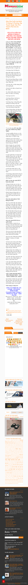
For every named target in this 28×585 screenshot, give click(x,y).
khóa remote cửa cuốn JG (15, 471)
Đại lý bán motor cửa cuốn (14, 483)
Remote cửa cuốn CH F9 (19, 453)
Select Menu (6, 15)
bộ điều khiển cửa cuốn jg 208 (16, 470)
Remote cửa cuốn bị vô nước (11, 457)
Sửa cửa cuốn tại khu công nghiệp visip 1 (14, 463)
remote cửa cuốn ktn (8, 477)
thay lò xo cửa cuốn (8, 482)
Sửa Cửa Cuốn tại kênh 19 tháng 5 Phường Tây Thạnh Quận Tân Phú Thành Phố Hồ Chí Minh (14, 25)
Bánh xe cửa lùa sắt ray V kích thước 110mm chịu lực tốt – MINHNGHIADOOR (16, 493)
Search (23, 15)
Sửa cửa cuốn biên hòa (10, 519)
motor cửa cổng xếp (10, 476)
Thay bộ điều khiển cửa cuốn (12, 465)
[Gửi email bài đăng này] (7, 315)
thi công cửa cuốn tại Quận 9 (15, 482)
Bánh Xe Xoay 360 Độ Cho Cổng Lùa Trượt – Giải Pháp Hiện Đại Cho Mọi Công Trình (16, 574)
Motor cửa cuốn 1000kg (9, 451)
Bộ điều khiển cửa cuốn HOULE (12, 444)
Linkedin (13, 1)
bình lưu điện (18, 465)
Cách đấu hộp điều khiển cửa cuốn (16, 447)
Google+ (11, 1)
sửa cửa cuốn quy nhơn (13, 478)
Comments (14, 412)
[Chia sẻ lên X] (9, 315)
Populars (7, 412)
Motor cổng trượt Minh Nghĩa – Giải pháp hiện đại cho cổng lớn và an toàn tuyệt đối (16, 556)
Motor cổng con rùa (13, 501)
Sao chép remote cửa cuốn (12, 459)
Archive (20, 412)
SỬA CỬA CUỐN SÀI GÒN (10, 526)
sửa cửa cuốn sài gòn (14, 479)
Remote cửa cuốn (9, 520)
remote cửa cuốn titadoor (15, 477)
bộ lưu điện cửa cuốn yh (17, 466)
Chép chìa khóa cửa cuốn (16, 446)
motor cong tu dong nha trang (17, 472)
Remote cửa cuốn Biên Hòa (11, 453)
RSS (21, 1)
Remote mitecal (20, 458)
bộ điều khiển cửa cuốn (14, 469)
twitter (9, 1)
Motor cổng (18, 449)
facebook (7, 1)
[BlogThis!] (8, 315)
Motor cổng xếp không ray (14, 450)
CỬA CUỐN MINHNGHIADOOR (11, 524)
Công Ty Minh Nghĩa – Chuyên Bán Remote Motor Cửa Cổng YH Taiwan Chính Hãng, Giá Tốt (16, 565)
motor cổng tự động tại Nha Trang (13, 475)
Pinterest (15, 1)
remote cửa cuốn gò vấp (18, 476)
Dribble (17, 1)
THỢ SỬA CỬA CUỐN (9, 523)
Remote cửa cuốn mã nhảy (12, 417)
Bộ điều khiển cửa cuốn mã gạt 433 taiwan (14, 445)
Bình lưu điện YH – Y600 (8, 440)
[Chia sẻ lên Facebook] (11, 315)
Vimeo (19, 1)
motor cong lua (9, 472)
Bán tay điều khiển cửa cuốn (16, 440)
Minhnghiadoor (17, 583)
